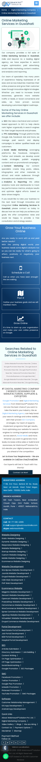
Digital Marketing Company (23, 10)
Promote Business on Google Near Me (20, 376)
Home (4, 10)
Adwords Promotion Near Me (24, 373)
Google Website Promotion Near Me (17, 379)
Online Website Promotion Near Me (18, 363)
